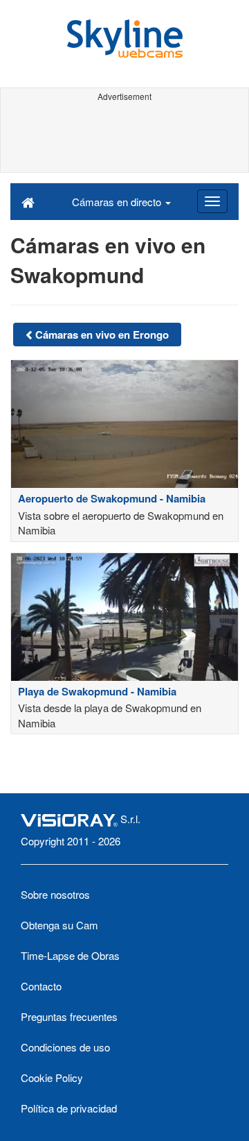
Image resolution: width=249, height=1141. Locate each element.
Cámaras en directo (118, 201)
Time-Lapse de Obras (70, 955)
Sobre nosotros (55, 894)
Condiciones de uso (65, 1047)
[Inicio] (28, 201)
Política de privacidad (69, 1108)
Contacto (41, 986)
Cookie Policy (52, 1077)
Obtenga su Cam (59, 925)
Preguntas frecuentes (69, 1016)
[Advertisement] (124, 137)
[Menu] (212, 201)
